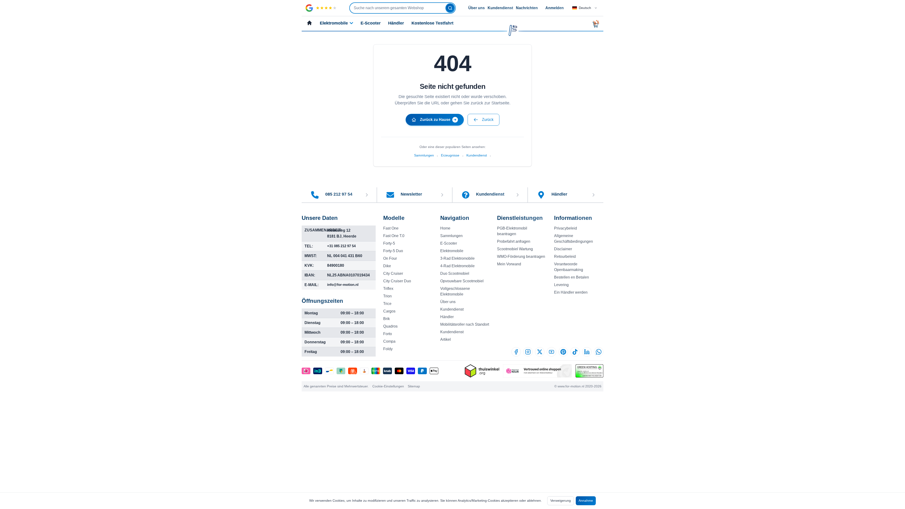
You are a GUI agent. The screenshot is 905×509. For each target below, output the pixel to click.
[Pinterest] (563, 352)
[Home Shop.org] (482, 371)
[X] (539, 352)
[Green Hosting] (589, 371)
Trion (387, 296)
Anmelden (554, 8)
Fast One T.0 (393, 236)
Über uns (476, 8)
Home (445, 228)
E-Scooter (371, 23)
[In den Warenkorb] (597, 23)
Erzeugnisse (450, 155)
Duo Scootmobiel (454, 273)
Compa (389, 341)
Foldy (388, 349)
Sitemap (414, 386)
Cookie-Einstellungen (388, 386)
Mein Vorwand (509, 264)
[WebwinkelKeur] (537, 371)
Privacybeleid (565, 228)
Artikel (445, 339)
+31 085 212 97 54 (341, 246)
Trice (387, 304)
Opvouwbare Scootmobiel (462, 281)
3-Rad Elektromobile (457, 258)
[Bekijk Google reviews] (321, 8)
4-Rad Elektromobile (457, 266)
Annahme (586, 500)
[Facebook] (516, 352)
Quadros (390, 326)
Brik (386, 319)
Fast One (391, 228)
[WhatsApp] (598, 352)
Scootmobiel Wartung (515, 249)
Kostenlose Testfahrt (432, 23)
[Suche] (450, 8)
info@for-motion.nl (342, 285)
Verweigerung (560, 500)
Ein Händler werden (571, 292)
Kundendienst (500, 8)
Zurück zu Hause (435, 120)
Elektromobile (334, 23)
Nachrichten (527, 8)
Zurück (488, 120)
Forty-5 (389, 243)
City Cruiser (393, 273)
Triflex (388, 289)
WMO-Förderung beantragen (521, 256)
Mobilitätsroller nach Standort (464, 324)
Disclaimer (563, 249)
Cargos (389, 311)
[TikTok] (575, 352)
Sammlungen (424, 155)
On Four (390, 258)
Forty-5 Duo (393, 251)
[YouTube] (551, 352)
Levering (561, 285)
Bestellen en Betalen (571, 277)
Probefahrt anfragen (513, 241)
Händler (396, 23)
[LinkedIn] (587, 352)
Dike (387, 266)
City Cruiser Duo (397, 281)
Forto (387, 334)
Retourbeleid (565, 256)
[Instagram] (528, 352)
